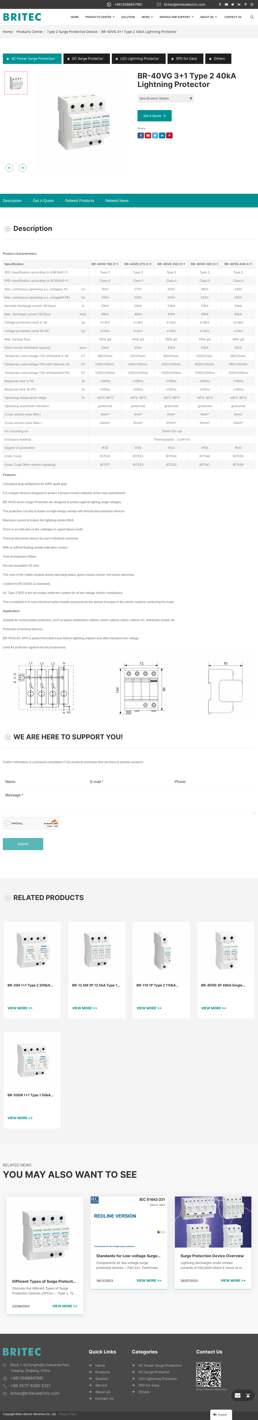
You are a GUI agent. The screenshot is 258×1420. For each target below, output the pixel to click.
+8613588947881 (128, 4)
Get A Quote (43, 201)
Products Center (98, 17)
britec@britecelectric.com (184, 4)
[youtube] (226, 4)
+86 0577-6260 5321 (30, 1385)
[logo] (22, 17)
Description (12, 201)
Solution (128, 17)
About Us (102, 1392)
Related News (117, 201)
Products (102, 1372)
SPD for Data (186, 59)
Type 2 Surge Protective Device (72, 32)
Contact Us (232, 17)
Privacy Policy (68, 1414)
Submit (23, 844)
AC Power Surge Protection (32, 59)
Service (101, 1385)
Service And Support (175, 17)
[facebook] (220, 4)
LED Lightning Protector (139, 59)
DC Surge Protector (87, 59)
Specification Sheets (154, 98)
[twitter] (232, 4)
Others (219, 59)
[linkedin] (239, 4)
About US (207, 17)
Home (75, 17)
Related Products (79, 201)
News (146, 17)
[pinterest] (245, 4)
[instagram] (252, 4)
